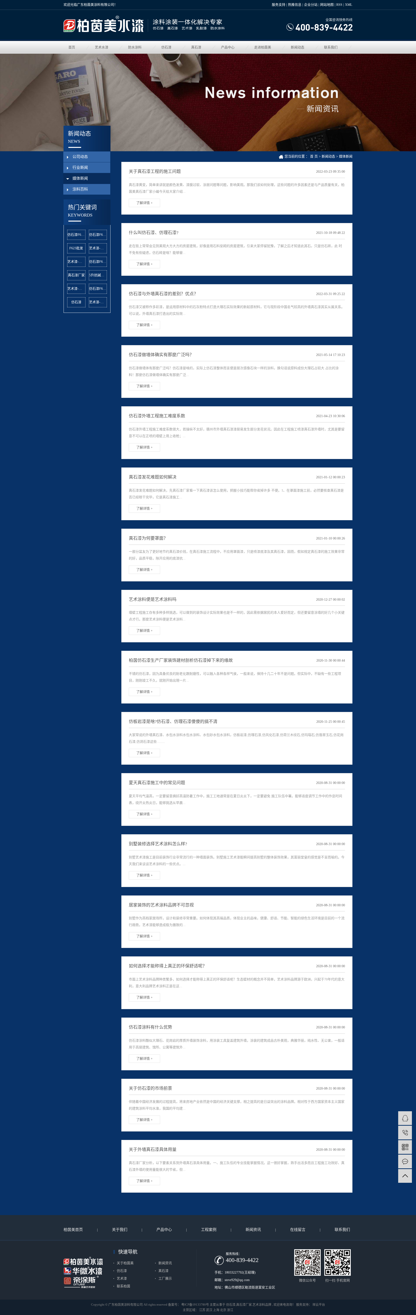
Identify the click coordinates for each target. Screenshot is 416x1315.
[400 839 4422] (405, 1132)
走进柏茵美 (262, 47)
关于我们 (119, 1230)
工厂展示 (165, 1278)
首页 (71, 47)
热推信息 (294, 5)
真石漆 (196, 47)
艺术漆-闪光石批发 (76, 261)
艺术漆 (122, 1278)
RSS (339, 5)
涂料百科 (80, 189)
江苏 (202, 1310)
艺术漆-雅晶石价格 (76, 288)
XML (348, 5)
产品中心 (227, 47)
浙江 (230, 1310)
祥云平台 (318, 1304)
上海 (216, 1310)
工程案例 (208, 1230)
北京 (223, 1310)
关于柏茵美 (125, 1263)
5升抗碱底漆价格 (98, 275)
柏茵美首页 (73, 1230)
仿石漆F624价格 (98, 235)
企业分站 (311, 5)
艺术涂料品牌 (262, 1304)
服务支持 (278, 5)
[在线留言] (405, 1161)
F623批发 (76, 248)
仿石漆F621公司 (98, 261)
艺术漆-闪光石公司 (98, 302)
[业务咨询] (405, 1118)
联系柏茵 (123, 1286)
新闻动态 (297, 47)
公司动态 (80, 157)
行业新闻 (80, 167)
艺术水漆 (101, 47)
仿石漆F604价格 (98, 288)
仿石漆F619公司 (76, 235)
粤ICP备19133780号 (195, 1304)
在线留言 (298, 1230)
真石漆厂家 (76, 275)
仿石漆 (166, 47)
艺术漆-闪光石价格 (98, 248)
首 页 (314, 156)
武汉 (209, 1310)
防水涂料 (135, 47)
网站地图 (327, 5)
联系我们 (331, 47)
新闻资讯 (253, 1230)
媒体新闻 (80, 178)
